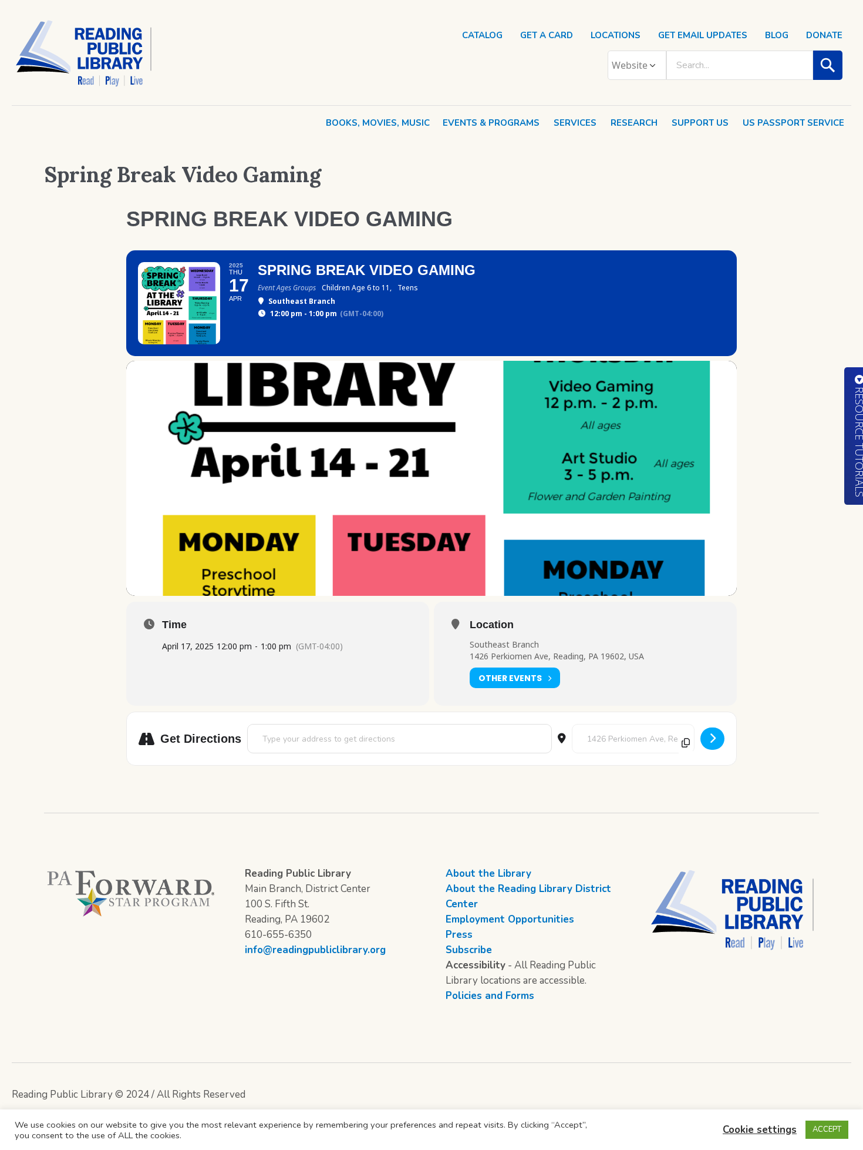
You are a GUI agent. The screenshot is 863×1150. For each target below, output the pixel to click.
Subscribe (469, 950)
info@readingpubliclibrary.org (315, 950)
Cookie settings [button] (760, 1129)
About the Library (488, 873)
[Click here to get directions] (712, 738)
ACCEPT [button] (827, 1129)
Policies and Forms (490, 996)
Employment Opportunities (510, 919)
